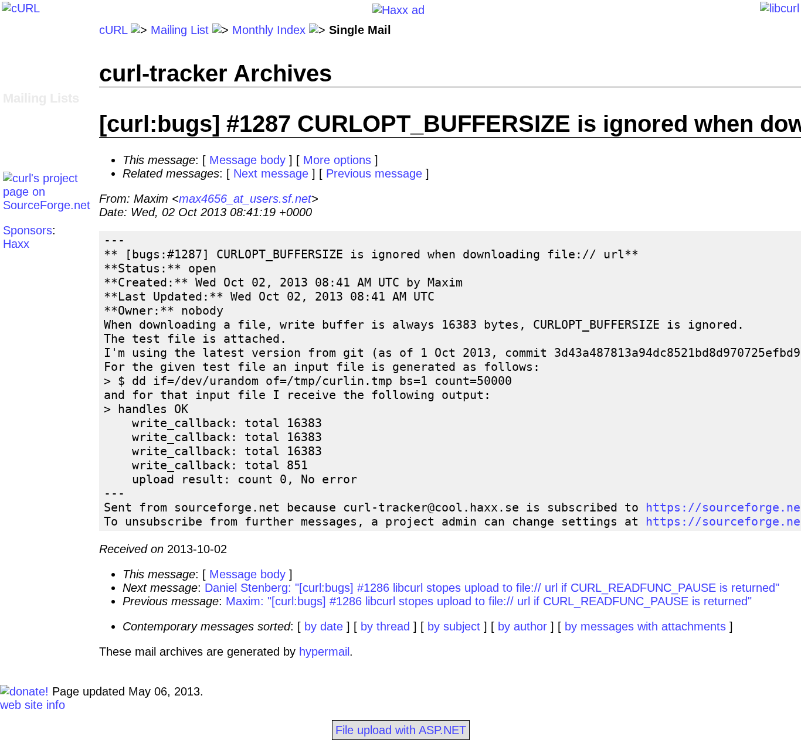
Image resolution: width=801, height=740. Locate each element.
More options (337, 160)
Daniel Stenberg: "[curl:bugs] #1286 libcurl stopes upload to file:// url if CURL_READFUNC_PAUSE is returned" (492, 587)
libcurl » (23, 126)
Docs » (21, 70)
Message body (247, 160)
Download (28, 43)
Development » (42, 112)
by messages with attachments (645, 626)
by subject (453, 626)
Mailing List (180, 29)
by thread (385, 626)
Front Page (32, 29)
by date (323, 626)
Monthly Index (269, 29)
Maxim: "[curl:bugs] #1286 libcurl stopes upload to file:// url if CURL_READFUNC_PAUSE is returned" (489, 601)
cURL (113, 29)
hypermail (324, 651)
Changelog (31, 56)
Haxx (16, 243)
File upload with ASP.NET (400, 730)
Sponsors (27, 230)
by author (522, 626)
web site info (32, 704)
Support (23, 139)
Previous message (374, 173)
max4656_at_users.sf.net (245, 198)
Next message (270, 173)
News (17, 83)
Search (21, 152)
